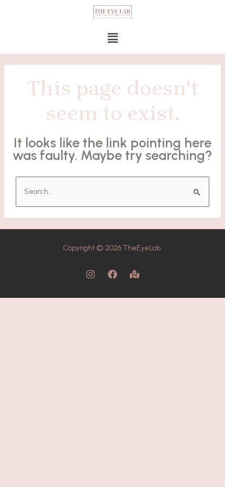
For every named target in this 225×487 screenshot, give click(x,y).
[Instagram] (90, 274)
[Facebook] (112, 274)
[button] (112, 39)
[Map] (134, 274)
